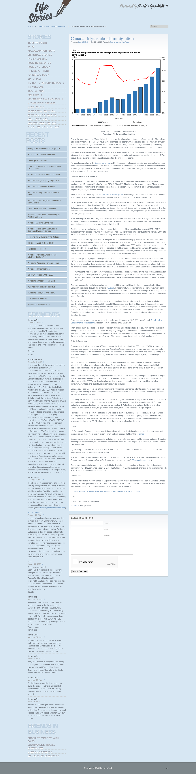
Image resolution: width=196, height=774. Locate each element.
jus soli (111, 288)
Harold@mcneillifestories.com (52, 508)
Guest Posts (36, 106)
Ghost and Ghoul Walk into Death (41, 155)
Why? (31, 47)
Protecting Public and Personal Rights (43, 263)
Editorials (34, 78)
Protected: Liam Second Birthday (41, 187)
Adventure (35, 94)
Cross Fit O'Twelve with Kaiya (43, 739)
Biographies (36, 90)
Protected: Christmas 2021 (39, 269)
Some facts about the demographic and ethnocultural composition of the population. (105, 491)
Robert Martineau (35, 513)
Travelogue (35, 86)
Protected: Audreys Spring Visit (40, 223)
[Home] (51, 11)
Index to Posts (37, 43)
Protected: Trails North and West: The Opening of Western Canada (43, 230)
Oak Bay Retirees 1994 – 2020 (40, 275)
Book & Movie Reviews (42, 114)
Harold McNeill (83, 42)
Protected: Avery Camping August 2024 (44, 181)
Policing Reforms (39, 63)
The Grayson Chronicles (38, 161)
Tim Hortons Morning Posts (52, 26)
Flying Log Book (38, 74)
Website (107, 535)
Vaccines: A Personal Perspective (41, 287)
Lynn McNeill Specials (42, 122)
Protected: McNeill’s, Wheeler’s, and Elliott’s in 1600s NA (43, 256)
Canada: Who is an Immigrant (110, 195)
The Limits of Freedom (37, 249)
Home (30, 26)
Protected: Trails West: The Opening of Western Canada (43, 216)
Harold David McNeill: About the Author (44, 175)
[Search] (151, 26)
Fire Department (38, 71)
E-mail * (106, 529)
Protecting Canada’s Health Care (41, 281)
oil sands (140, 434)
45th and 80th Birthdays (37, 299)
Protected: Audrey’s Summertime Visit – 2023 (44, 194)
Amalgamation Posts (41, 51)
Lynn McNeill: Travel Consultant (41, 746)
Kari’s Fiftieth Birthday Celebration (42, 209)
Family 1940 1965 (37, 59)
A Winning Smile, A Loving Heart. (41, 293)
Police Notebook (39, 67)
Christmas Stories (40, 55)
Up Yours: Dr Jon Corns (43, 755)
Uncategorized (38, 118)
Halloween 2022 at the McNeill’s (41, 243)
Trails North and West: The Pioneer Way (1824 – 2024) (44, 167)
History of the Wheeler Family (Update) (44, 149)
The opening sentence (141, 460)
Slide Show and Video (41, 110)
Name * (106, 523)
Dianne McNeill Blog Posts (45, 98)
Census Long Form (103, 163)
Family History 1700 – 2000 (43, 126)
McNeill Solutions (40, 751)
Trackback (75, 506)
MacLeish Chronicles (42, 102)
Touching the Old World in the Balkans (43, 237)
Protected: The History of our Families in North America (44, 202)
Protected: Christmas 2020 (39, 305)
